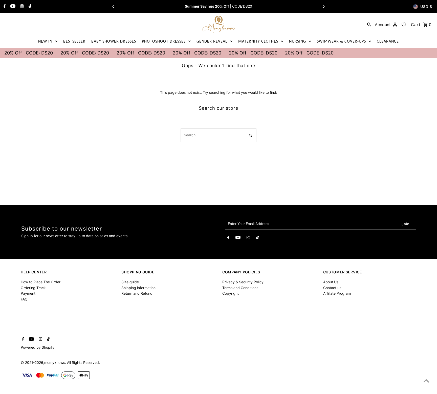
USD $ (426, 6)
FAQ (24, 299)
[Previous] (113, 6)
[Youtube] (12, 7)
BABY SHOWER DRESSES (113, 41)
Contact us (332, 288)
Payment (28, 293)
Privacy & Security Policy (243, 282)
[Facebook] (4, 7)
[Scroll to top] (426, 380)
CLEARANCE (388, 41)
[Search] (369, 24)
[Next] (323, 6)
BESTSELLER (74, 41)
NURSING (297, 41)
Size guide (130, 282)
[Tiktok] (29, 7)
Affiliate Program (337, 293)
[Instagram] (21, 7)
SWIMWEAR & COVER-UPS (341, 41)
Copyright (230, 293)
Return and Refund (136, 293)
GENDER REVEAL (211, 41)
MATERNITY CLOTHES (258, 41)
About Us (330, 282)
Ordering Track (33, 288)
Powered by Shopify (37, 347)
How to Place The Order (40, 282)
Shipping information (138, 288)
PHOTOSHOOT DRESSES (164, 41)
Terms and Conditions (240, 288)
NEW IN (45, 41)
